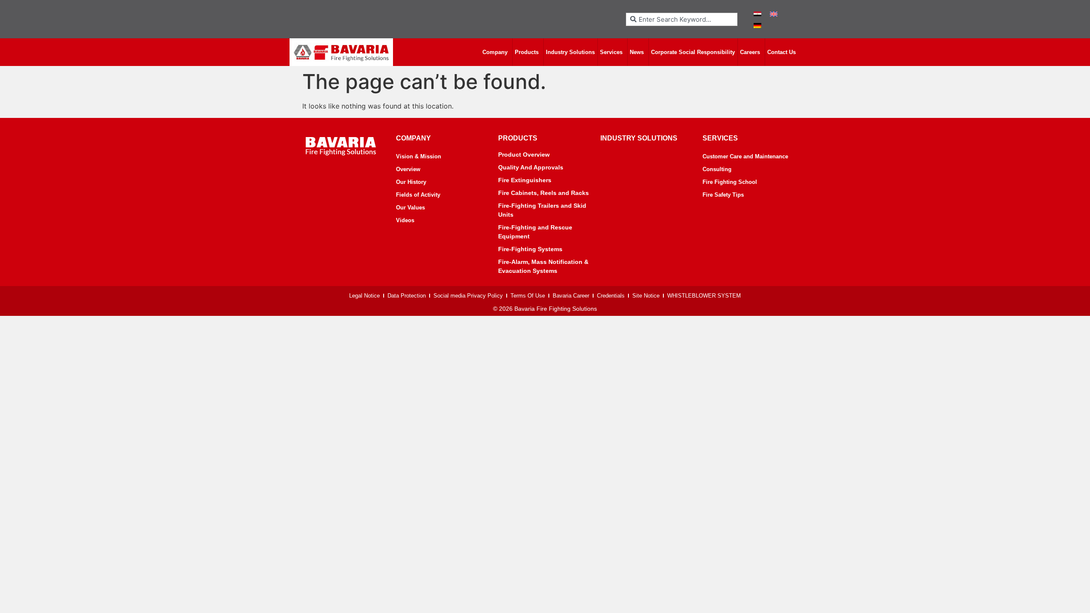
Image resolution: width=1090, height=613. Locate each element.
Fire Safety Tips (723, 195)
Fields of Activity (418, 195)
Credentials (611, 295)
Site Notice (646, 295)
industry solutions (638, 138)
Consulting (717, 169)
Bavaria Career (571, 295)
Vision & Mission (418, 156)
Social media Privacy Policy (468, 295)
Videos (405, 220)
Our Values (410, 207)
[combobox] (681, 19)
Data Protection (406, 295)
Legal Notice (364, 295)
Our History (411, 182)
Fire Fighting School (730, 182)
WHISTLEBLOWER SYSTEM (704, 295)
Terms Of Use (528, 295)
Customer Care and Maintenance (745, 156)
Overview (408, 169)
